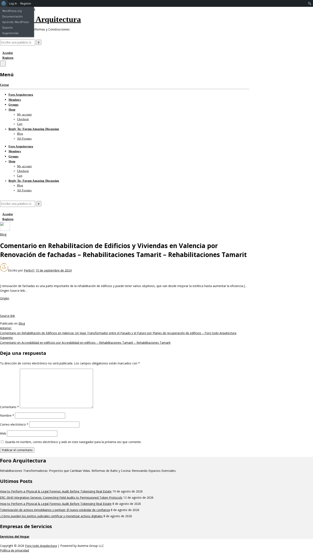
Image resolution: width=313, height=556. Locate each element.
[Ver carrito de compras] (1, 47)
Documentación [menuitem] (12, 16)
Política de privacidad (14, 550)
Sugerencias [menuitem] (10, 33)
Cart (19, 124)
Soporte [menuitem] (7, 27)
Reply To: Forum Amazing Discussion (34, 129)
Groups (14, 104)
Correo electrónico (14, 424)
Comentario (9, 407)
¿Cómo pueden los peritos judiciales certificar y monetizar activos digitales (51, 516)
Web (3, 433)
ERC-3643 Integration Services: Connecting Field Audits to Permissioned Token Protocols (61, 497)
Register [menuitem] (25, 3)
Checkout (23, 119)
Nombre (7, 415)
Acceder (7, 53)
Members (15, 99)
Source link (7, 316)
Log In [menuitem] (13, 3)
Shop (12, 109)
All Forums (24, 138)
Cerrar (4, 85)
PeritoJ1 (29, 270)
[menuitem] (3, 3)
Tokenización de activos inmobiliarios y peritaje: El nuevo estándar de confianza (55, 510)
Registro (7, 57)
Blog (20, 133)
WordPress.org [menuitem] (12, 11)
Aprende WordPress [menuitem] (15, 22)
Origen (4, 298)
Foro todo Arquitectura (40, 19)
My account (24, 114)
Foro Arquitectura (21, 94)
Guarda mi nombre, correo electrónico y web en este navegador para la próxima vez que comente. (73, 442)
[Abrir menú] (3, 63)
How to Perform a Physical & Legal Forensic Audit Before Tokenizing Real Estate (56, 491)
